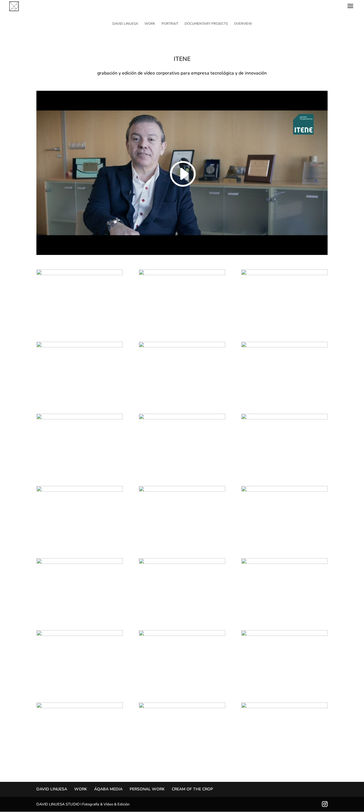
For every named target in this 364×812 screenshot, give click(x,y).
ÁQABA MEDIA (108, 789)
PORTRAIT (170, 24)
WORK (149, 24)
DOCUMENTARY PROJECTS (206, 24)
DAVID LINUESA (125, 24)
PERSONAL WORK (147, 789)
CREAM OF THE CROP (192, 789)
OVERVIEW (243, 24)
